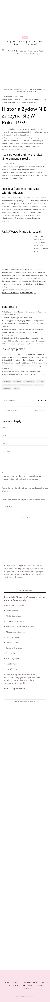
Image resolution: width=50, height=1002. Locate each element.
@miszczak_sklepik (28, 293)
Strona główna (11, 982)
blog (25, 37)
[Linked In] (44, 400)
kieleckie (7, 381)
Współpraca (13, 985)
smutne (40, 381)
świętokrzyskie (25, 385)
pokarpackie (29, 381)
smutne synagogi (10, 385)
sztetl (16, 388)
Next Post (39, 410)
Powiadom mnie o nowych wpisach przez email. (24, 499)
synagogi (7, 388)
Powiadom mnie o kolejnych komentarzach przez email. (25, 489)
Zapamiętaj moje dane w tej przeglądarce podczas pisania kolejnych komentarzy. (21, 477)
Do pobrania (28, 985)
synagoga (38, 385)
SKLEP (40, 985)
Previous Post (13, 410)
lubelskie (17, 381)
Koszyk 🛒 (27, 988)
